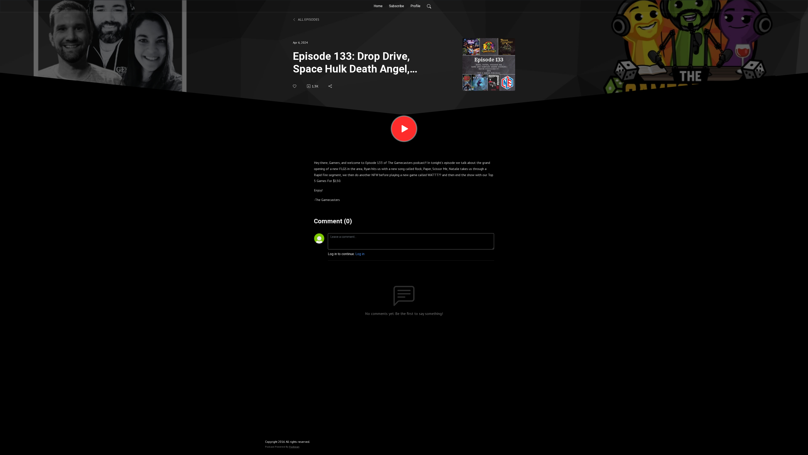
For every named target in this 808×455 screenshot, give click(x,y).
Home (378, 6)
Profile (415, 6)
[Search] (429, 6)
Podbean (294, 446)
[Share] (330, 86)
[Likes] (294, 86)
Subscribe (396, 6)
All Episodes (308, 19)
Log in (359, 254)
